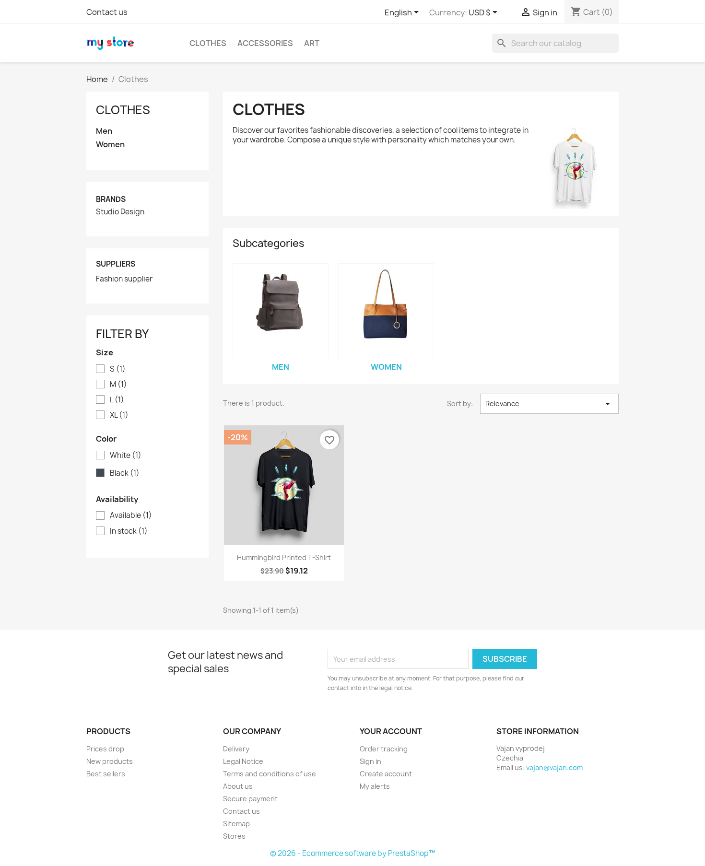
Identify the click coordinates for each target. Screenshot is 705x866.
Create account (386, 773)
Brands (111, 199)
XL (119, 415)
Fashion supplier (124, 279)
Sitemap (236, 823)
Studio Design (120, 212)
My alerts (375, 786)
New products (109, 761)
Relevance (549, 404)
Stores (234, 836)
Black (125, 473)
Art (311, 43)
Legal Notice (243, 761)
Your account (391, 731)
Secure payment (250, 798)
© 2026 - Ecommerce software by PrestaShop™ (352, 853)
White (125, 455)
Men (104, 131)
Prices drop (105, 748)
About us (238, 786)
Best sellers (105, 773)
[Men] (281, 311)
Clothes (207, 43)
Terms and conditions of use (269, 773)
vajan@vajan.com (554, 767)
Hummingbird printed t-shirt (284, 557)
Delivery (236, 748)
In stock (129, 531)
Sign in (370, 761)
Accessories (265, 43)
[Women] (386, 311)
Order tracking (384, 748)
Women (110, 145)
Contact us (107, 12)
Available (131, 515)
